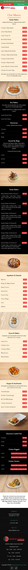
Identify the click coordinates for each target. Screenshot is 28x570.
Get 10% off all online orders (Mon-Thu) (14, 1)
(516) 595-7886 (7, 4)
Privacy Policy (22, 565)
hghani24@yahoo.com (14, 530)
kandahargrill (15, 565)
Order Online (21, 4)
